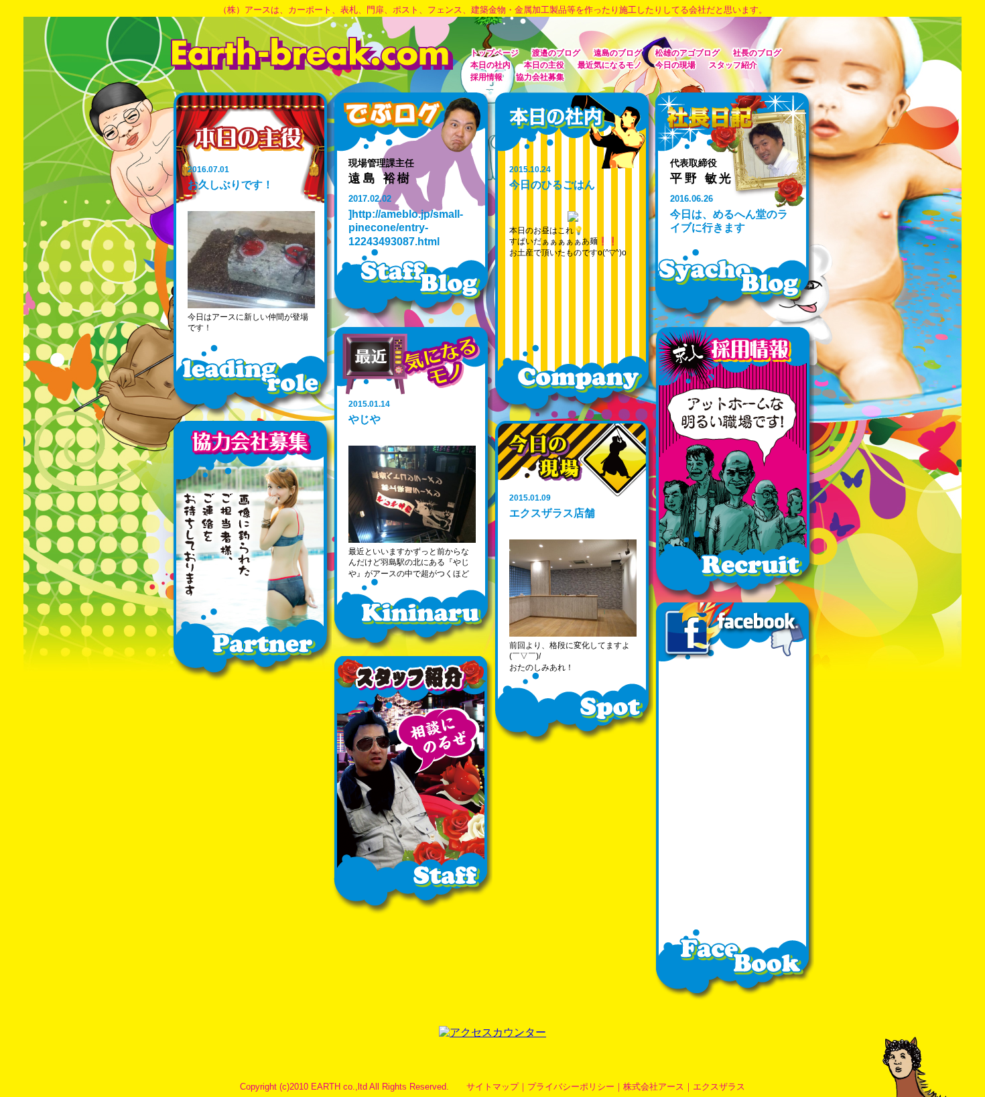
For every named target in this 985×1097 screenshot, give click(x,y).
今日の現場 (675, 65)
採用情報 (486, 77)
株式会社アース (653, 1087)
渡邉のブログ (556, 53)
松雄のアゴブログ (687, 53)
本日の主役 (544, 65)
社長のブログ (757, 53)
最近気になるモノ (610, 65)
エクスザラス (719, 1087)
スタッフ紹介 (733, 65)
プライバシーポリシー (570, 1087)
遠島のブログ (618, 53)
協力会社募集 (540, 77)
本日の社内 (490, 65)
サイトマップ (492, 1087)
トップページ (494, 53)
